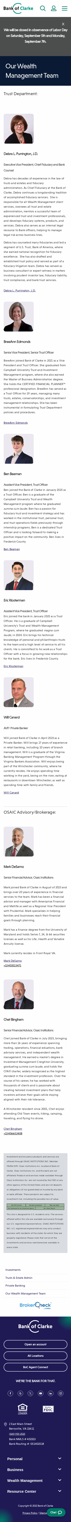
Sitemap (44, 1513)
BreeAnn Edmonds (16, 422)
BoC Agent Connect (41, 1368)
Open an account (35, 1344)
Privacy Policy (30, 1513)
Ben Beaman (12, 549)
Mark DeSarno (13, 960)
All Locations (36, 1355)
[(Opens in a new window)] (35, 1305)
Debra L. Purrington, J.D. (20, 290)
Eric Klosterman (13, 666)
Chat (55, 1514)
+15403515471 (12, 965)
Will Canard (11, 792)
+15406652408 (13, 1133)
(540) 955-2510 (17, 1433)
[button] (64, 8)
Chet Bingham (13, 1128)
